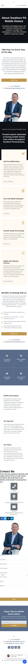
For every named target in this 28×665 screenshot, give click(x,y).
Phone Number (3, 568)
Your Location (3, 576)
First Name (2, 555)
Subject (2, 581)
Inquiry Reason (3, 572)
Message (2, 585)
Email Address (3, 564)
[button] (2, 5)
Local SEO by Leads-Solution (20, 602)
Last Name (2, 559)
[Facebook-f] (9, 647)
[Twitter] (12, 647)
